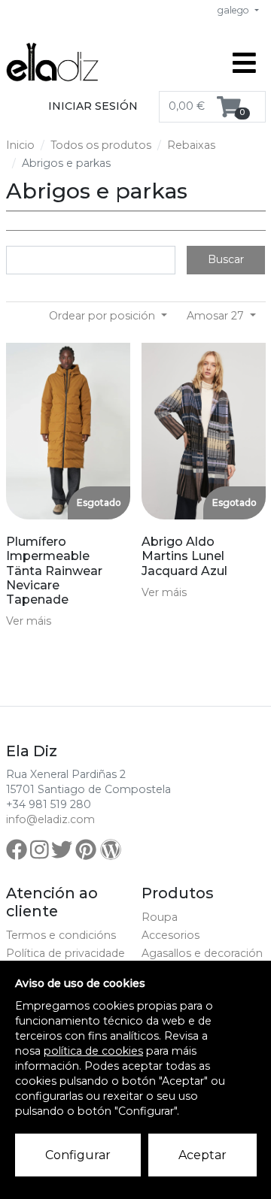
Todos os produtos (100, 145)
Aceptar (202, 1155)
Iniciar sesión (93, 106)
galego (234, 10)
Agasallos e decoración (202, 953)
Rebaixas (191, 145)
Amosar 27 (217, 315)
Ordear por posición (103, 315)
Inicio (20, 145)
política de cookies (93, 1051)
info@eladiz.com (50, 819)
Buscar (226, 259)
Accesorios (170, 935)
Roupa (160, 917)
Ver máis (28, 621)
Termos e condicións (61, 935)
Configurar (78, 1155)
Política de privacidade (65, 953)
